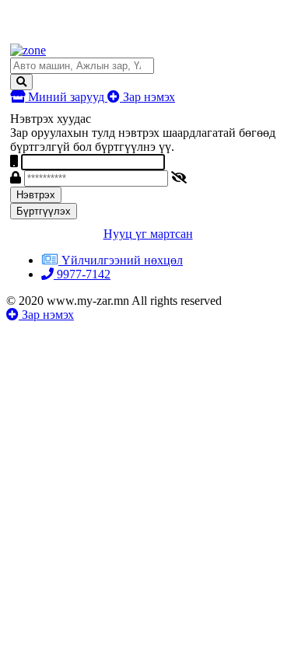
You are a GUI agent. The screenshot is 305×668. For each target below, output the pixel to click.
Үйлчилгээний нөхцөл (122, 260)
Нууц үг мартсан (148, 233)
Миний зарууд (66, 96)
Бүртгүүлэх (43, 211)
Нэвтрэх (35, 195)
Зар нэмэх (147, 96)
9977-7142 (82, 274)
